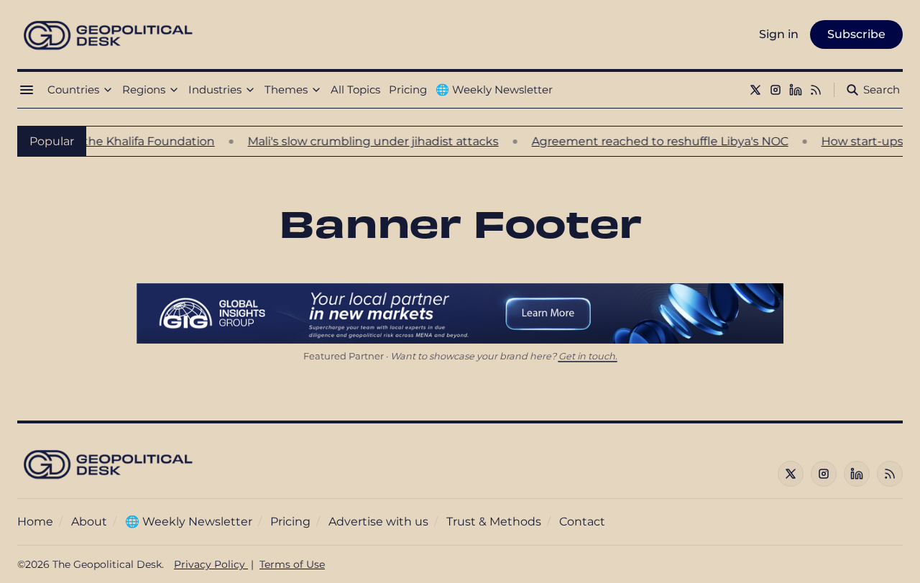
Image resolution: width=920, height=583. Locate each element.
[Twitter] (755, 89)
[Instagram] (775, 89)
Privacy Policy (211, 564)
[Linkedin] (795, 89)
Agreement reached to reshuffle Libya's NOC (648, 141)
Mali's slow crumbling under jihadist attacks (361, 141)
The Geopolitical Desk (107, 564)
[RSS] (815, 89)
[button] (73, 90)
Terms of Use (292, 564)
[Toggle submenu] (108, 90)
